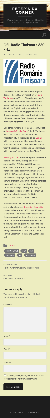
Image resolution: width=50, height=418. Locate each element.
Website (7, 362)
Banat (39, 137)
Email (6, 349)
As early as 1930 (11, 157)
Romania (11, 245)
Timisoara (30, 255)
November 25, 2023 (12, 54)
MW (24, 251)
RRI (20, 255)
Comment (8, 304)
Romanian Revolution (33, 207)
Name (6, 336)
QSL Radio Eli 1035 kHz (14, 277)
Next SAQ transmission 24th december (21, 266)
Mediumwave (12, 251)
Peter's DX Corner (25, 11)
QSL (31, 251)
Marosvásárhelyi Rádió (17, 131)
